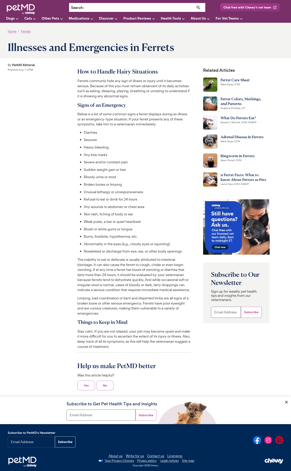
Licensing (174, 456)
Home (12, 31)
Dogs (10, 18)
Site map (188, 460)
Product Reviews (137, 18)
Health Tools (171, 18)
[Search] (198, 7)
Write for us (135, 456)
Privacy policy (146, 460)
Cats (28, 18)
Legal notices (169, 460)
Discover (106, 18)
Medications (79, 18)
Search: (77, 7)
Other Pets (50, 18)
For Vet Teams (227, 18)
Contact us (155, 456)
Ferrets (26, 31)
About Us (198, 18)
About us (115, 456)
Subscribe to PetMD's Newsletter (31, 433)
